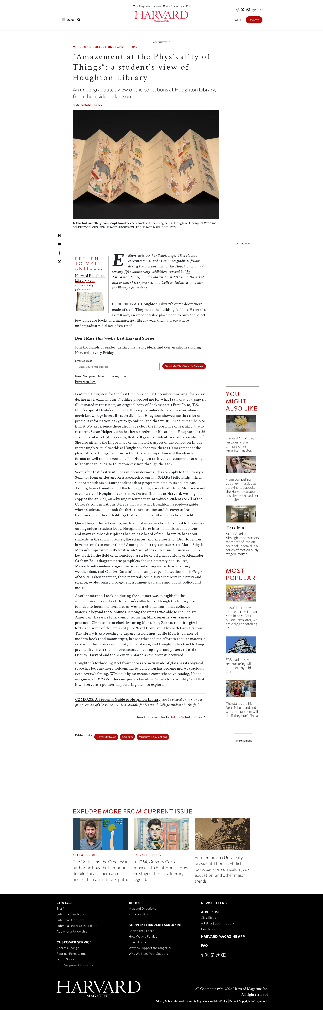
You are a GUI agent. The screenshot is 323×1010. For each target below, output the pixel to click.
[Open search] (78, 20)
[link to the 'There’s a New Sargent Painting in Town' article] (242, 425)
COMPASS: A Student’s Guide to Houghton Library (117, 699)
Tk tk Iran (235, 528)
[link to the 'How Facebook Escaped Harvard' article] (242, 594)
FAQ (204, 945)
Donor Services (67, 959)
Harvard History (148, 854)
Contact (65, 903)
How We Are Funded (143, 936)
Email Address (83, 360)
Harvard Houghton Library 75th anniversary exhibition (90, 282)
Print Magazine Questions (75, 965)
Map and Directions (142, 908)
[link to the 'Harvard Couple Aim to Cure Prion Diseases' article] (242, 690)
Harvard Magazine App (223, 936)
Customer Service (74, 942)
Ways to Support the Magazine (150, 948)
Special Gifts (137, 942)
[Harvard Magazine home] (161, 16)
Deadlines (208, 929)
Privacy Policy (138, 914)
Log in (237, 19)
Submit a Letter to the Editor (77, 925)
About (135, 903)
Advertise (211, 912)
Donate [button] (254, 20)
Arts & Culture (85, 854)
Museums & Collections (94, 46)
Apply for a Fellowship (72, 931)
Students (127, 736)
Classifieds (208, 917)
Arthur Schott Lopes (89, 104)
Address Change (68, 948)
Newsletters (214, 903)
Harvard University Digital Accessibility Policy (200, 1001)
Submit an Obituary (70, 920)
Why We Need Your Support (148, 953)
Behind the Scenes (141, 931)
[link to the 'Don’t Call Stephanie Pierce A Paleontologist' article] (242, 466)
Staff (60, 908)
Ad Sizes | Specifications (218, 923)
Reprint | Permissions (71, 953)
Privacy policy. (85, 382)
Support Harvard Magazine (155, 925)
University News (106, 736)
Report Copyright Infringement (248, 1001)
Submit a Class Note (71, 914)
